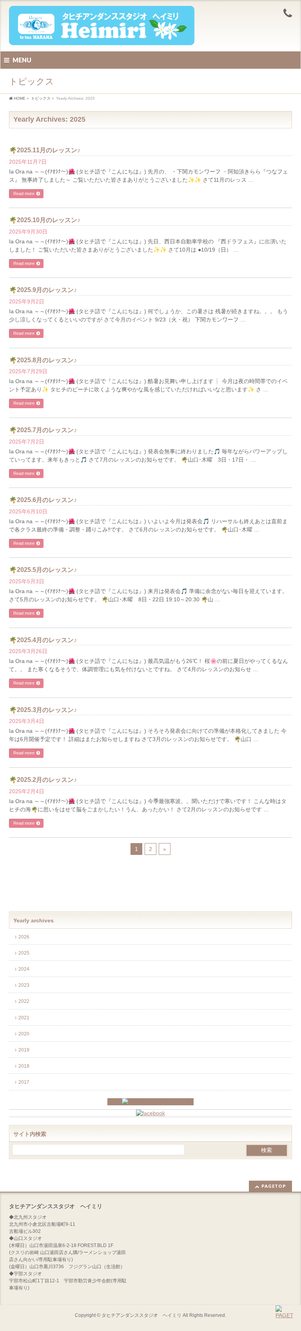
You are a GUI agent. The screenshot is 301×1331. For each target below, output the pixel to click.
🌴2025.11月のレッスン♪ (44, 150)
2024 (24, 969)
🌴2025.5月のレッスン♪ (43, 569)
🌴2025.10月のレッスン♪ (44, 220)
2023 (24, 985)
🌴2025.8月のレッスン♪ (43, 360)
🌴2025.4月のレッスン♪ (43, 640)
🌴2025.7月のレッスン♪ (43, 430)
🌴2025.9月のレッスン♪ (43, 290)
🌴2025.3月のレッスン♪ (43, 710)
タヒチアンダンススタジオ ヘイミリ (141, 1315)
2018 (24, 1066)
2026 (24, 937)
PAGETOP (273, 1186)
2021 (24, 1018)
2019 (24, 1050)
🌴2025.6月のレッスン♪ (43, 500)
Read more (23, 193)
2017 (24, 1082)
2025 (24, 953)
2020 (24, 1034)
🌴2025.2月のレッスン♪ (43, 779)
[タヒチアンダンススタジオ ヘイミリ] (101, 36)
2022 (24, 1001)
